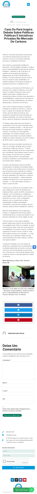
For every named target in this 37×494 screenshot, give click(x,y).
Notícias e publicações (18, 16)
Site (4, 399)
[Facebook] (20, 480)
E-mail (5, 391)
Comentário (7, 360)
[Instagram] (16, 480)
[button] (28, 4)
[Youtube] (24, 480)
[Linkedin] (12, 480)
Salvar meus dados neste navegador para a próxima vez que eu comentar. (16, 410)
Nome (5, 383)
